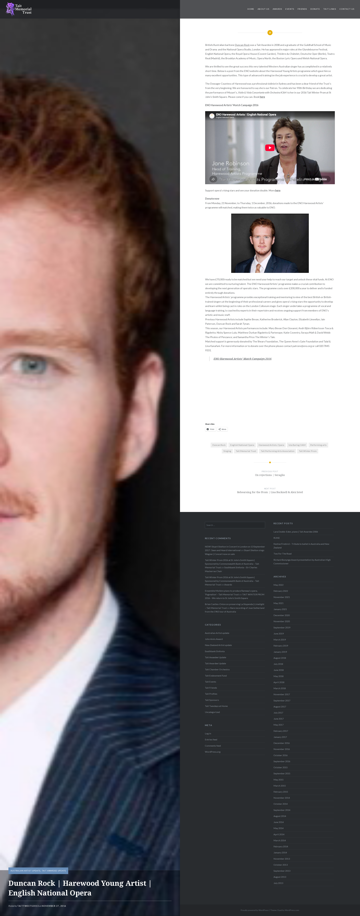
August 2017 (280, 706)
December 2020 (282, 615)
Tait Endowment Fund (216, 675)
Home (251, 9)
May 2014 (279, 828)
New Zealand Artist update (218, 645)
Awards (277, 9)
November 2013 (282, 858)
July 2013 (278, 883)
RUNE (277, 537)
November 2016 (282, 749)
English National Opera (242, 445)
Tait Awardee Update (54, 871)
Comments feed (213, 745)
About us (263, 9)
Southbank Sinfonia (215, 651)
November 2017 (282, 694)
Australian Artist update (25, 871)
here (262, 96)
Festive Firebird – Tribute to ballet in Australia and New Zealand (301, 546)
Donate (315, 9)
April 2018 (279, 682)
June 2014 (279, 822)
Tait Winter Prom (308, 451)
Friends (302, 9)
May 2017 (279, 724)
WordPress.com (292, 910)
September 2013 (282, 870)
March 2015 (280, 785)
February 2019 (281, 645)
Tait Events (210, 681)
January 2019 (280, 651)
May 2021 (279, 603)
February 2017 (281, 731)
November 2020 (282, 621)
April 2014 (279, 834)
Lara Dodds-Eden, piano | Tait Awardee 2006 (296, 531)
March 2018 (280, 688)
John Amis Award (214, 639)
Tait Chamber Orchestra (217, 669)
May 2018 (279, 676)
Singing (227, 451)
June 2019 (279, 633)
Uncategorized (212, 712)
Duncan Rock (242, 44)
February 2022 (281, 591)
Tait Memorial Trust (246, 451)
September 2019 (282, 627)
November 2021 (282, 597)
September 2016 (282, 761)
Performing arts (318, 445)
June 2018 (279, 670)
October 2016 (281, 755)
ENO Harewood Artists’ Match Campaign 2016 (243, 359)
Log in (208, 733)
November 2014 (282, 797)
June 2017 (279, 718)
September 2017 (282, 700)
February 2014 (281, 846)
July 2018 (278, 664)
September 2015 (282, 773)
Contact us (346, 9)
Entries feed (211, 739)
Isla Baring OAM (297, 445)
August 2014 (280, 816)
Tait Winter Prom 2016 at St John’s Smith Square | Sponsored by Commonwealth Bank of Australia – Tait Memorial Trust (232, 564)
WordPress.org (212, 751)
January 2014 (280, 852)
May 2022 (279, 584)
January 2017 (280, 737)
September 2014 (282, 810)
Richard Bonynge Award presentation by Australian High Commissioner (302, 561)
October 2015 (281, 767)
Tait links (329, 9)
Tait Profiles (211, 693)
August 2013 (280, 876)
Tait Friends (211, 687)
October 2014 (281, 803)
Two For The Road (283, 553)
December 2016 (282, 743)
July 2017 (278, 712)
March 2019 (280, 639)
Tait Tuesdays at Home (216, 706)
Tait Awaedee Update (215, 657)
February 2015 (281, 791)
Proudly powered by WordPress (255, 910)
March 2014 (280, 840)
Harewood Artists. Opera (271, 445)
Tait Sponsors (212, 700)
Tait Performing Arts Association (277, 451)
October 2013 (281, 864)
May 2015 (279, 779)
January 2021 (280, 609)
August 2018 (280, 657)
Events (289, 9)
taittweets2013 (28, 906)
